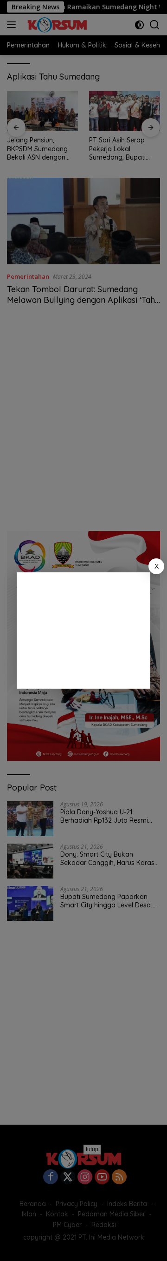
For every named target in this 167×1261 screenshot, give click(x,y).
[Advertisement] (83, 630)
